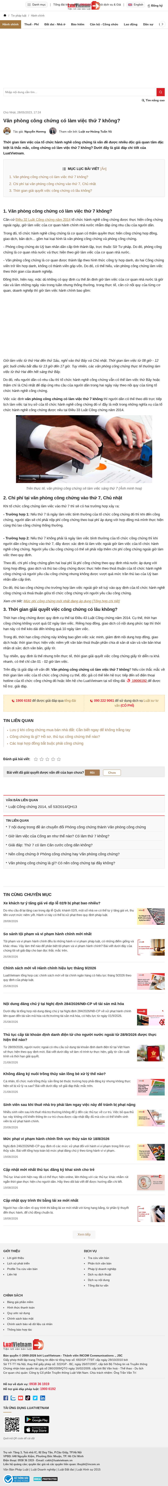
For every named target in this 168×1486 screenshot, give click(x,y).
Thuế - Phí (31, 24)
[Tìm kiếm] (161, 92)
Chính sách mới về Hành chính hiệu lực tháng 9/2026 (49, 968)
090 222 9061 (104, 700)
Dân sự (148, 24)
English (138, 4)
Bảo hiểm (77, 24)
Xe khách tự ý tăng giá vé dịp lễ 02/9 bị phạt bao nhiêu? (51, 903)
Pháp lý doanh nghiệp (102, 1269)
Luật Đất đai (66, 1469)
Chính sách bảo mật (20, 1318)
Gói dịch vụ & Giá (109, 4)
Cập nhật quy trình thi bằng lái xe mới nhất (40, 1200)
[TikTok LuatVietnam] (27, 1399)
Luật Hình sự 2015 (88, 1469)
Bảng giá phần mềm (20, 1302)
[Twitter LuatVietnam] (35, 1399)
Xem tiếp (84, 1234)
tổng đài (70, 700)
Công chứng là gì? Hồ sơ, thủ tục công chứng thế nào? (55, 737)
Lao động (130, 24)
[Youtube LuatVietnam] (20, 1399)
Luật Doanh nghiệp (43, 1469)
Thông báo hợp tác (19, 1329)
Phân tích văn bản (99, 1263)
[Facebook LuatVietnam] (5, 1399)
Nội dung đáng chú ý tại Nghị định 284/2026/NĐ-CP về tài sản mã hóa (63, 1004)
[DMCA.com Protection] (45, 1480)
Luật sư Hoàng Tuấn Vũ (95, 131)
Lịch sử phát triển (18, 1263)
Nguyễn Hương (35, 131)
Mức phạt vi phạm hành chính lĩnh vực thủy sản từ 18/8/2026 (56, 1139)
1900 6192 (23, 700)
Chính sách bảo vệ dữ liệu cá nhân (29, 1324)
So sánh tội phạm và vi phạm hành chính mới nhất (47, 934)
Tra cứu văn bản (98, 1258)
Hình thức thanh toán (21, 1307)
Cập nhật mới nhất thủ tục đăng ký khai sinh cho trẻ (48, 1170)
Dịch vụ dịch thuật (99, 1274)
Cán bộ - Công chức (104, 24)
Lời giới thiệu (15, 1258)
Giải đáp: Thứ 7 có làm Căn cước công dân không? (50, 845)
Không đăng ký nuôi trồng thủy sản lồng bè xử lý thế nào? (54, 1074)
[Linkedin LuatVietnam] (42, 1399)
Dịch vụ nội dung (99, 1280)
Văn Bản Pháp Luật (15, 1469)
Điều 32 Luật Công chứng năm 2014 (43, 220)
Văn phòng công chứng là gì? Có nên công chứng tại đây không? (61, 863)
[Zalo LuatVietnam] (13, 1399)
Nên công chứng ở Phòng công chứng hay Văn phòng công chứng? (64, 854)
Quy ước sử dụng (18, 1313)
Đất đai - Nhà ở (54, 24)
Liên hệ (12, 1274)
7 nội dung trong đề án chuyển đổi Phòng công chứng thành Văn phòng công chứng (77, 827)
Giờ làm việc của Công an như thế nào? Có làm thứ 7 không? (58, 836)
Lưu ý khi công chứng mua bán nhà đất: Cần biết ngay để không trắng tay (70, 730)
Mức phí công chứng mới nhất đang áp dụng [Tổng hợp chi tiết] (72, 601)
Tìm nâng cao (155, 100)
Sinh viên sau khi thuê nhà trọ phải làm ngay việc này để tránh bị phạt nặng (69, 1105)
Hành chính (10, 24)
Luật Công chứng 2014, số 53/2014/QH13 (42, 807)
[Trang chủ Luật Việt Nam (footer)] (84, 1344)
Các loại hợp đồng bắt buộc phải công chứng (46, 743)
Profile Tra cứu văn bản (22, 1269)
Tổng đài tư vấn (98, 1285)
